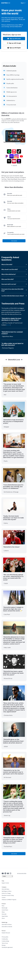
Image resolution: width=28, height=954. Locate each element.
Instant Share (5, 910)
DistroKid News (5, 889)
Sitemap (3, 945)
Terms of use (5, 943)
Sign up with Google (15, 43)
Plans (3, 905)
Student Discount (6, 932)
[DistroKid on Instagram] (10, 873)
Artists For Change (6, 893)
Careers (4, 897)
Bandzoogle (4, 907)
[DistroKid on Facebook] (5, 873)
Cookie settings (5, 941)
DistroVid (4, 914)
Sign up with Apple (15, 47)
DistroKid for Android (7, 926)
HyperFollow (5, 916)
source (8, 325)
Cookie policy (5, 939)
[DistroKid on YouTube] (3, 873)
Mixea (3, 912)
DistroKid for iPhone (7, 924)
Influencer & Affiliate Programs (9, 899)
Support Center (5, 883)
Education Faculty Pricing (8, 895)
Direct (3, 918)
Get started (14, 240)
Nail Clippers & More (6, 891)
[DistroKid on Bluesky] (8, 873)
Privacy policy (5, 937)
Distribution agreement (7, 947)
